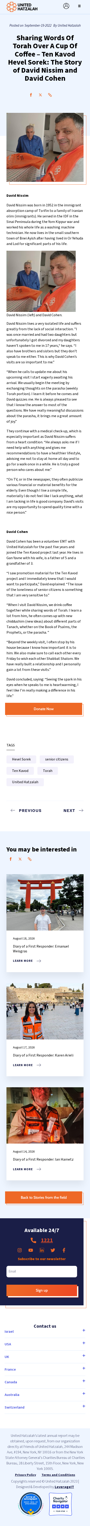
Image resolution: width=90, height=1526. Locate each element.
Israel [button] (9, 1331)
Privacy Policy (25, 1475)
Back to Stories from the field (44, 1197)
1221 (47, 1240)
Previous (30, 810)
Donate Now (44, 709)
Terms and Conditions (58, 1475)
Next (69, 810)
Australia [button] (12, 1394)
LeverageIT (64, 1486)
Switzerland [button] (14, 1407)
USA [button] (8, 1344)
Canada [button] (11, 1382)
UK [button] (7, 1356)
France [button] (10, 1369)
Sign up (42, 1290)
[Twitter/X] (40, 95)
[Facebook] (31, 95)
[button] (79, 6)
